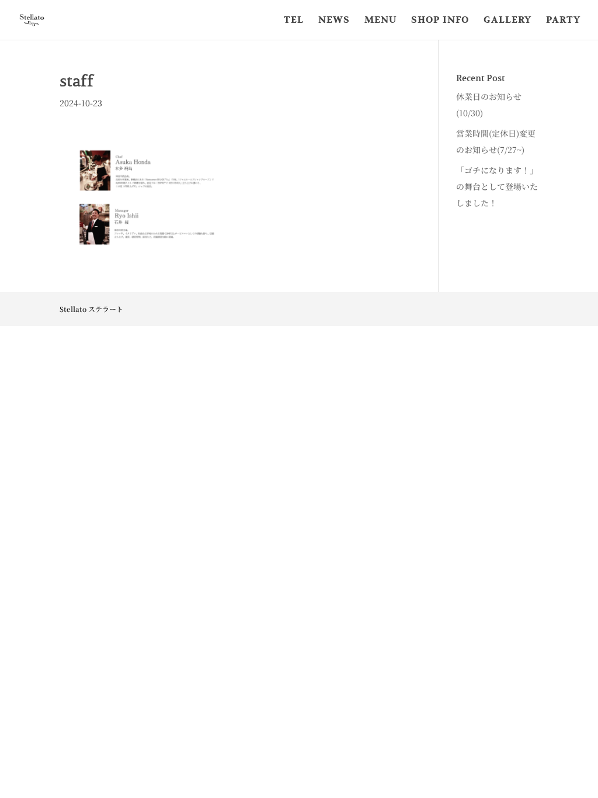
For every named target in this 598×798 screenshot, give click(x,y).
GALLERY (507, 21)
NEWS (334, 21)
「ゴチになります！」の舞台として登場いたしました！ (497, 186)
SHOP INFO (440, 21)
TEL (294, 21)
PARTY (563, 21)
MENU (380, 21)
